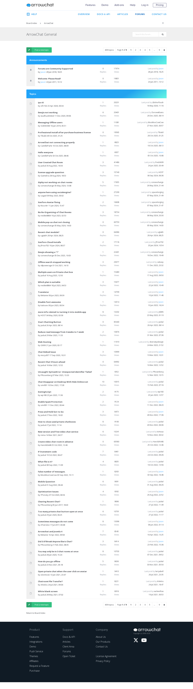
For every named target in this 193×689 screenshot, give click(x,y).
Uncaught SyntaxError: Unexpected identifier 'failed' (65, 371)
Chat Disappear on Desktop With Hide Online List (63, 381)
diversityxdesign (156, 342)
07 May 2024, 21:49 (155, 195)
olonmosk (45, 574)
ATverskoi (45, 524)
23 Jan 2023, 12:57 (155, 395)
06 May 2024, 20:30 (155, 215)
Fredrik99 (159, 162)
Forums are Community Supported (55, 68)
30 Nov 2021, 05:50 (155, 564)
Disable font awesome (49, 302)
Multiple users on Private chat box (55, 272)
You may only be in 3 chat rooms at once (58, 551)
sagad (43, 195)
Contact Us (102, 646)
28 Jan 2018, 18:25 (155, 72)
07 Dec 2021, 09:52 (155, 554)
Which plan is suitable (49, 282)
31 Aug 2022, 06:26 (155, 485)
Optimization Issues (48, 491)
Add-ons (119, 5)
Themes (33, 656)
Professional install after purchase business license (64, 132)
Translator (43, 292)
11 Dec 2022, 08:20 (155, 405)
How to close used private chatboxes (57, 421)
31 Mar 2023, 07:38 (155, 335)
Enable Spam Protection (50, 401)
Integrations (35, 641)
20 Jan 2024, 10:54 (155, 245)
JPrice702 (45, 245)
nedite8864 (46, 215)
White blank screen (48, 591)
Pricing (160, 5)
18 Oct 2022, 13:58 (155, 465)
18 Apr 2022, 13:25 (155, 534)
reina (43, 435)
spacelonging (157, 192)
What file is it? (45, 461)
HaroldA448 (46, 445)
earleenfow (158, 591)
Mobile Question (46, 481)
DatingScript (44, 391)
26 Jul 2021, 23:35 (156, 574)
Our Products (103, 641)
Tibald (43, 135)
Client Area (68, 646)
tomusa (160, 431)
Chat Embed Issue (47, 352)
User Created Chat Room (50, 162)
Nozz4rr (44, 205)
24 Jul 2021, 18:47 (156, 584)
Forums (67, 651)
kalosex (44, 305)
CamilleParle (46, 145)
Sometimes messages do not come (55, 521)
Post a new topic (42, 50)
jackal (43, 165)
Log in (144, 5)
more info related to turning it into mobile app (62, 312)
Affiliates (33, 661)
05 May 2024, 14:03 (155, 225)
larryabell (159, 571)
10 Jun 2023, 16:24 (155, 305)
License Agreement (106, 656)
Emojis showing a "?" (48, 252)
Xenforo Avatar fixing (49, 202)
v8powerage (46, 265)
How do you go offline (49, 561)
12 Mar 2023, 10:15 (155, 375)
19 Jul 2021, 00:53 (156, 594)
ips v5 (41, 102)
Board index (31, 23)
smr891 (44, 385)
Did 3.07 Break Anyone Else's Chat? (55, 541)
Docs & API (69, 637)
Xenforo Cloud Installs (49, 242)
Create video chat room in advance (55, 441)
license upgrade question (51, 172)
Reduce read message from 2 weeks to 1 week (61, 332)
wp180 (44, 395)
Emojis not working (48, 112)
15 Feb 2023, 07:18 (155, 385)
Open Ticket (69, 656)
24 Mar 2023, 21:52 (155, 345)
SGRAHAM (45, 125)
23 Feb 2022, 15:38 (155, 544)
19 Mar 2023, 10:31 (155, 355)
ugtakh (44, 235)
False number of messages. (51, 471)
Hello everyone (45, 152)
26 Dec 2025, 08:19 (155, 115)
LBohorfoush (157, 102)
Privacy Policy (103, 661)
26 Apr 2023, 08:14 (155, 325)
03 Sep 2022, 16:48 (155, 475)
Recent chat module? (48, 232)
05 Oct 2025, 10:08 (155, 155)
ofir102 (44, 105)
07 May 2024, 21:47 (155, 205)
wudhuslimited (47, 115)
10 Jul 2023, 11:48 (156, 295)
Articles (66, 641)
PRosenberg (46, 375)
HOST (161, 172)
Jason (43, 72)
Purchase (34, 670)
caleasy (160, 262)
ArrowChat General (41, 34)
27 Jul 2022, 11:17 (156, 515)
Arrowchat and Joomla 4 (50, 531)
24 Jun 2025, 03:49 (155, 165)
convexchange (47, 185)
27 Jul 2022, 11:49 (156, 505)
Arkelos (44, 584)
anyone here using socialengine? (54, 192)
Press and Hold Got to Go (51, 411)
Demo (104, 5)
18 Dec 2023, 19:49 (155, 255)
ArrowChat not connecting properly (56, 142)
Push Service (36, 651)
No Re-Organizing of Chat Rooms (54, 212)
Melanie (44, 295)
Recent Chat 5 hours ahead (51, 362)
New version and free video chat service (58, 431)
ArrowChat (42, 5)
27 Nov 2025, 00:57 (155, 125)
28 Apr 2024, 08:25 (155, 235)
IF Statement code (47, 451)
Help (132, 5)
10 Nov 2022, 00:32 (155, 435)
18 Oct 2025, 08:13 (155, 145)
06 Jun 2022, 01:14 (155, 524)
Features (90, 5)
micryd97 (45, 355)
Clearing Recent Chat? (49, 501)
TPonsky (45, 495)
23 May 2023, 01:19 (155, 315)
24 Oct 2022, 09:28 (155, 455)
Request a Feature (39, 666)
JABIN (161, 312)
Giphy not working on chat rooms (55, 182)
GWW (43, 345)
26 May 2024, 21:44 (155, 185)
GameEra (45, 175)
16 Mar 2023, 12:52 (155, 365)
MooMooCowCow (155, 122)
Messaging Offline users (50, 122)
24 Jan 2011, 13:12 (155, 82)
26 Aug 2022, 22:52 (155, 495)
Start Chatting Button (49, 322)
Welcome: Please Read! (49, 78)
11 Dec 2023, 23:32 (155, 265)
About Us (101, 637)
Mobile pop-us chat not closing (54, 222)
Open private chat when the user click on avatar (62, 571)
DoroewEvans (157, 112)
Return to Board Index (35, 613)
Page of (122, 50)
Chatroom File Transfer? (50, 581)
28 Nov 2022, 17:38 (155, 415)
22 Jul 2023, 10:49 (156, 285)
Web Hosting (44, 342)
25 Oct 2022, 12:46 (155, 445)
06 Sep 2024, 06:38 (155, 175)
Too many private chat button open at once (60, 511)
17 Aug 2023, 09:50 (155, 275)
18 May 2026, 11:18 (155, 105)
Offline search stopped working (54, 262)
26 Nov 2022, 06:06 (155, 425)
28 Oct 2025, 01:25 (155, 135)
